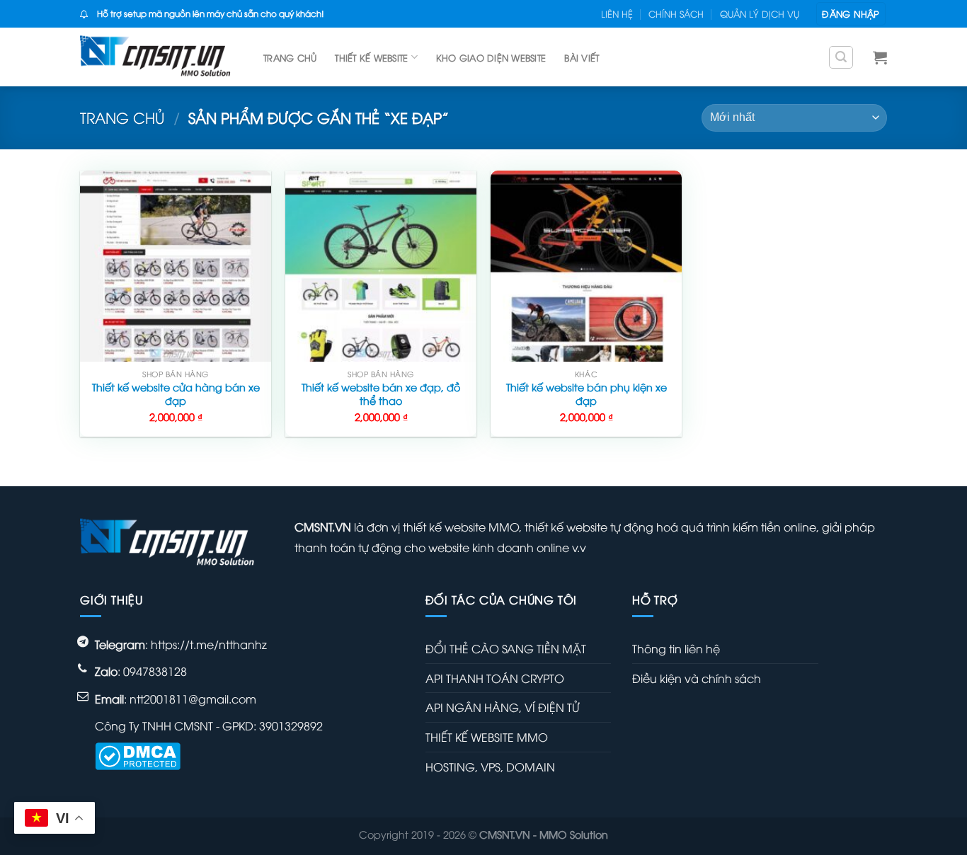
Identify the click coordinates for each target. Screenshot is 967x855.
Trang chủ (289, 57)
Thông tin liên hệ (676, 648)
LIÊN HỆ (617, 13)
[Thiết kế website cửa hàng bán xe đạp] (175, 266)
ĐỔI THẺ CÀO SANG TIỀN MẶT (505, 648)
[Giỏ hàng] (880, 57)
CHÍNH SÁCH (676, 13)
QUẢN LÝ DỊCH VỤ (759, 13)
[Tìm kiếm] (841, 57)
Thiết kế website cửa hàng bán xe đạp (176, 394)
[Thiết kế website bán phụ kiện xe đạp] (586, 266)
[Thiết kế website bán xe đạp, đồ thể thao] (380, 266)
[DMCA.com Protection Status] (138, 754)
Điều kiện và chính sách (696, 678)
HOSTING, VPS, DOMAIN (490, 766)
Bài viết (581, 57)
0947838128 (155, 671)
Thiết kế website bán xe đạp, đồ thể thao (381, 394)
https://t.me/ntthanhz (209, 644)
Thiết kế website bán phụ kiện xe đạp (586, 394)
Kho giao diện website (491, 57)
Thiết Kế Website (371, 57)
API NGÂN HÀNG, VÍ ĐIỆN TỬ (502, 707)
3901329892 (291, 725)
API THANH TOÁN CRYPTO (494, 678)
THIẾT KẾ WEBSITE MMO (486, 737)
